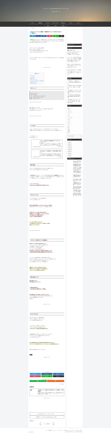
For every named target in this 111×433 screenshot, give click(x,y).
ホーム (47, 430)
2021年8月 (69, 153)
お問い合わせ (66, 430)
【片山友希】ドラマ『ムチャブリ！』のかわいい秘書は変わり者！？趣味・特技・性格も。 (74, 101)
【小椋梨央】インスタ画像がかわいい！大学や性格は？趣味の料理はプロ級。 (74, 82)
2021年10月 (70, 149)
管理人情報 (50, 430)
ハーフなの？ (32, 76)
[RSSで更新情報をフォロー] (55, 381)
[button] (81, 136)
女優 (68, 128)
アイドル (69, 110)
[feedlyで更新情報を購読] (38, 381)
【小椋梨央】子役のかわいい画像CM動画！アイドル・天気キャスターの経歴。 (74, 87)
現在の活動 (32, 78)
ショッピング (70, 117)
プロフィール (32, 75)
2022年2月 (69, 142)
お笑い (69, 108)
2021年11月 (70, 147)
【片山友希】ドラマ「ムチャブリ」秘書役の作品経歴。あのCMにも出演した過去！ (74, 92)
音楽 (68, 132)
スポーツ (69, 119)
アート (69, 113)
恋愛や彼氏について (33, 82)
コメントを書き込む (46, 423)
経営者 (69, 130)
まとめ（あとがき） (33, 83)
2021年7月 (69, 155)
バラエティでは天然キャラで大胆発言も (37, 80)
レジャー (69, 125)
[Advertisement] (47, 364)
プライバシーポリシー (60, 430)
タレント (69, 121)
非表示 (38, 73)
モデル (31, 354)
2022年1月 (69, 144)
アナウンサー (70, 112)
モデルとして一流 (33, 79)
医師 (68, 127)
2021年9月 (69, 151)
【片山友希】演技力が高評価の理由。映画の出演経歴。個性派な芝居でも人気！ (74, 96)
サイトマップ (54, 430)
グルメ (69, 115)
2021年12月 (70, 145)
